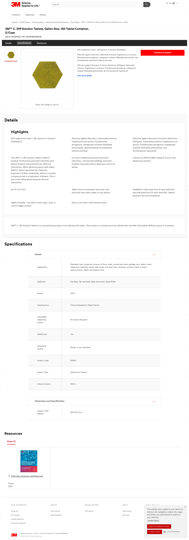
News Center (55, 511)
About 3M (14, 511)
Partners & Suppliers (18, 523)
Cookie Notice (153, 521)
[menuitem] (8, 43)
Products (16, 15)
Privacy (36, 533)
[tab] (11, 442)
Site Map (126, 515)
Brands (43, 15)
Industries (29, 15)
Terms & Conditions (46, 533)
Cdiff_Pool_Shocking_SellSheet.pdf (27, 476)
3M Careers (15, 515)
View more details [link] (84, 76)
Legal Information (26, 533)
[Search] (146, 4)
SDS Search (89, 511)
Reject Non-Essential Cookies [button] (159, 526)
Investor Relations (17, 519)
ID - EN (169, 3)
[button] (171, 532)
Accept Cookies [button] (154, 532)
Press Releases (56, 515)
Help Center (127, 511)
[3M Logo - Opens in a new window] (25, 4)
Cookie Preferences (61, 533)
